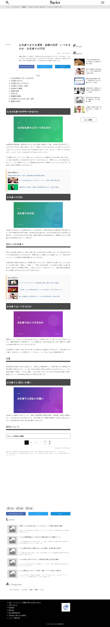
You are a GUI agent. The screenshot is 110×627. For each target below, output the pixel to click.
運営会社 (11, 610)
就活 (31, 590)
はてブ (63, 67)
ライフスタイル (14, 590)
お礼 (12, 508)
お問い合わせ (13, 605)
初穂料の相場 (16, 96)
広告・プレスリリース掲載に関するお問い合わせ (25, 602)
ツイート (45, 67)
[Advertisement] (55, 26)
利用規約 (11, 608)
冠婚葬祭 (8, 44)
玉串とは (14, 93)
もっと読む (88, 120)
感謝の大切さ (16, 101)
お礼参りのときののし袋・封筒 (22, 98)
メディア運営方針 (14, 618)
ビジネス (25, 590)
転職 (36, 590)
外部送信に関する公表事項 (17, 615)
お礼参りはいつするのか (20, 83)
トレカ (42, 590)
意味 (21, 508)
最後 (50, 442)
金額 (31, 508)
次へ (45, 442)
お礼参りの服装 (16, 88)
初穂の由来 (15, 91)
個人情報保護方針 (14, 613)
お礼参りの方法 (16, 80)
